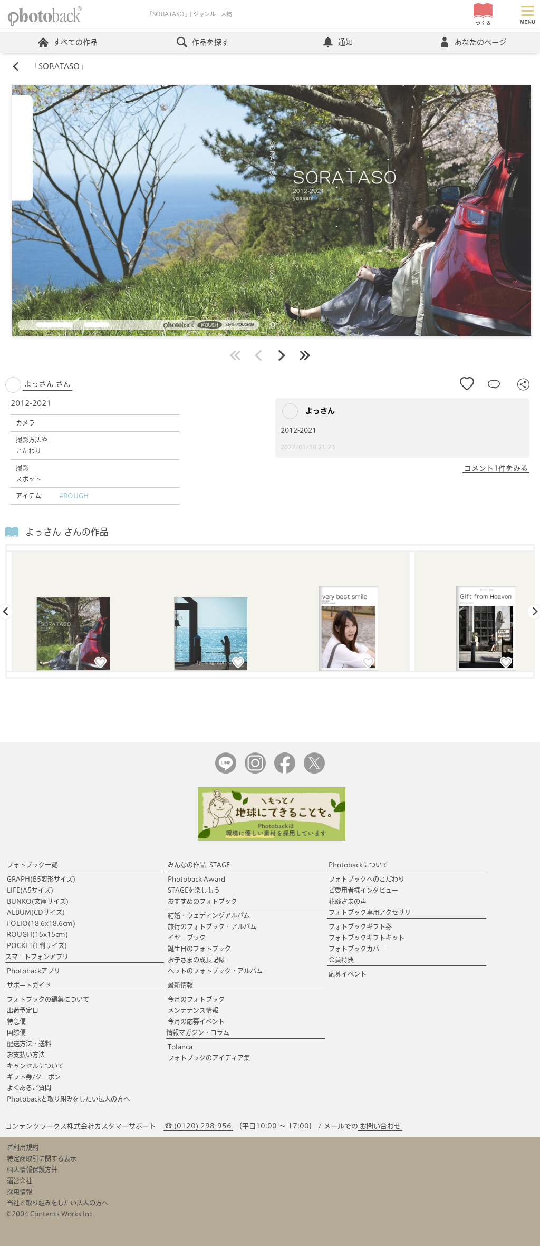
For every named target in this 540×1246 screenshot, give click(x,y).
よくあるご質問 (29, 1088)
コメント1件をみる (496, 468)
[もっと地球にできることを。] (271, 838)
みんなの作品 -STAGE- (200, 865)
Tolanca (180, 1047)
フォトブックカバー (357, 948)
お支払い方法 (26, 1054)
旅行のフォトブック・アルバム (212, 926)
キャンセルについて (35, 1066)
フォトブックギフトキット (366, 937)
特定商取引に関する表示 (41, 1158)
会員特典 (341, 960)
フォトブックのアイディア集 (209, 1058)
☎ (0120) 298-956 (198, 1126)
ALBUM (36, 912)
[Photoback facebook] (285, 771)
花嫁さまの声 (348, 901)
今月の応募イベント (196, 1021)
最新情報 (180, 985)
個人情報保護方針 (32, 1169)
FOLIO (41, 923)
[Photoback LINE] (226, 771)
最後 (305, 355)
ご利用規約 (22, 1147)
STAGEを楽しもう (194, 890)
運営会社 (19, 1180)
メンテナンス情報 (193, 1010)
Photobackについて (358, 865)
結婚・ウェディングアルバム (209, 915)
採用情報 (19, 1192)
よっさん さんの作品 (67, 531)
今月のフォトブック (196, 999)
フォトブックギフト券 (360, 926)
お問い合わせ (380, 1126)
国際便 (16, 1032)
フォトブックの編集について (48, 999)
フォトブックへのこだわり (366, 879)
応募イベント (348, 974)
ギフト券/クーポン (34, 1077)
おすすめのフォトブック (202, 901)
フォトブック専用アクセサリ (370, 912)
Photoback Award (196, 879)
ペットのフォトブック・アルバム (215, 971)
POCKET (37, 945)
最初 (235, 355)
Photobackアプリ (33, 971)
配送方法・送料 (29, 1043)
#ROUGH (74, 495)
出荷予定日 (22, 1010)
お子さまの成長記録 (196, 960)
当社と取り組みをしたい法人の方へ (57, 1203)
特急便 (16, 1021)
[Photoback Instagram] (255, 771)
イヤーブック (187, 937)
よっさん (319, 410)
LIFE (30, 890)
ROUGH (37, 934)
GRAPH (41, 879)
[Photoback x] (314, 771)
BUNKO (38, 901)
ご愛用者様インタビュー (363, 890)
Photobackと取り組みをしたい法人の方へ (68, 1099)
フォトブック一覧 (32, 865)
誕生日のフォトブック (199, 948)
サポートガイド (29, 985)
